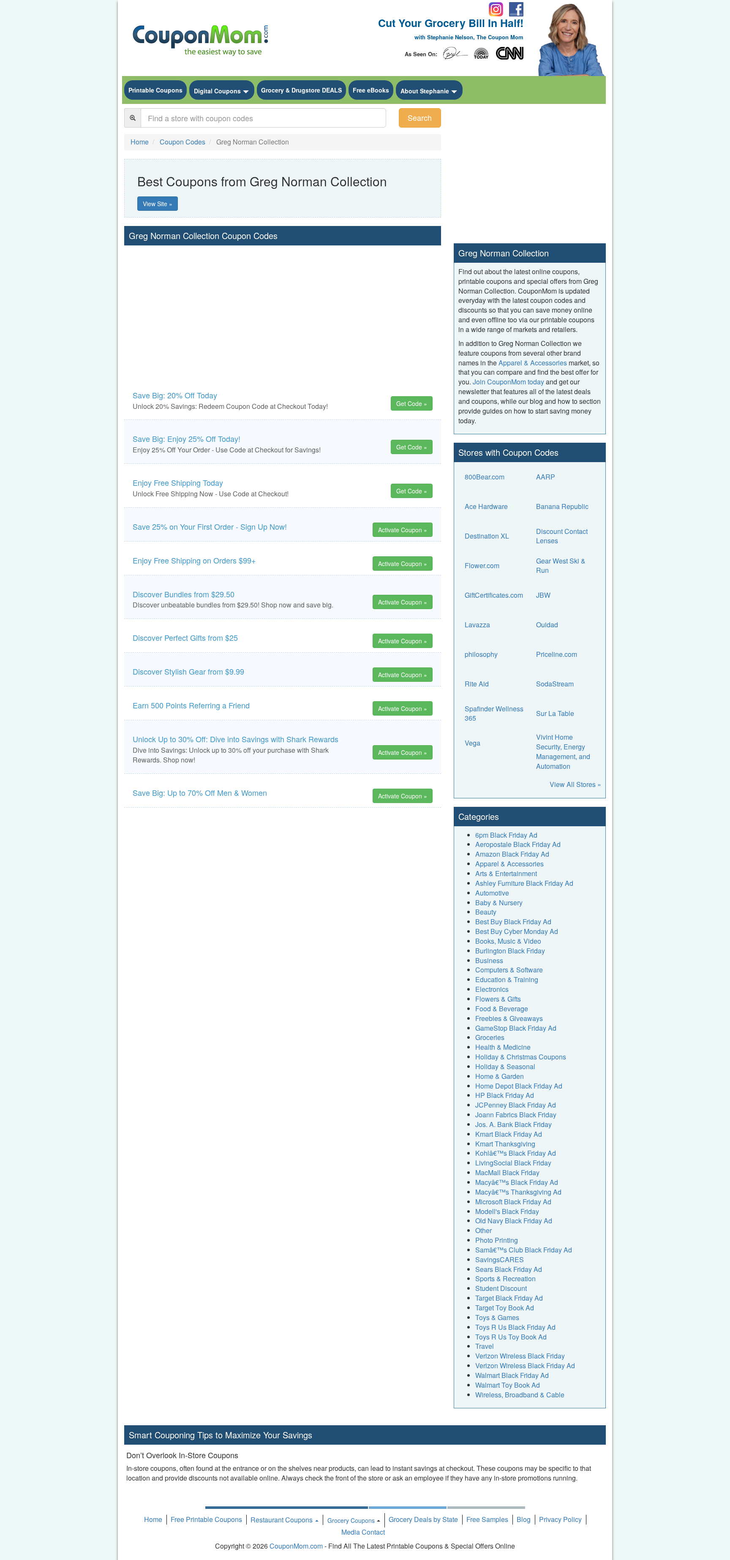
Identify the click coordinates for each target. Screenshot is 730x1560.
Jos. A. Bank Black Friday (513, 1124)
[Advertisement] (283, 309)
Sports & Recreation (505, 1278)
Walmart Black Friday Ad (512, 1375)
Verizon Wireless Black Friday (520, 1356)
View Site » (157, 203)
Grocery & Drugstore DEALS (301, 90)
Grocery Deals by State (423, 1519)
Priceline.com (556, 654)
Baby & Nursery (499, 902)
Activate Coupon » (402, 529)
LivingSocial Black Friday (513, 1163)
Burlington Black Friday (510, 951)
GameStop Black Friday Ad (515, 1028)
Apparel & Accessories (532, 363)
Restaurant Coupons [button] (282, 1520)
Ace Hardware (486, 506)
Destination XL (487, 536)
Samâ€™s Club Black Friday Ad (523, 1250)
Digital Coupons (217, 91)
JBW (543, 595)
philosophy (481, 654)
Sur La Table (555, 713)
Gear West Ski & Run (561, 565)
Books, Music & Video (508, 941)
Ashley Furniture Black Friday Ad (524, 883)
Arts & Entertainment (506, 873)
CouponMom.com (296, 1546)
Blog (524, 1519)
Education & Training (506, 979)
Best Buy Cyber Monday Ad (516, 931)
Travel (484, 1346)
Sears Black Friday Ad (508, 1269)
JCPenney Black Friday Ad (515, 1105)
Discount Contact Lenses (562, 536)
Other (483, 1230)
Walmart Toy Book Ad (507, 1385)
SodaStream (555, 684)
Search (420, 117)
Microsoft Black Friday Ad (513, 1201)
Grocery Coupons (351, 1520)
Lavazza (477, 624)
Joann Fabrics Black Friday (515, 1114)
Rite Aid (477, 684)
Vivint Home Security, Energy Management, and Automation (563, 751)
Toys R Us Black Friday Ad (515, 1327)
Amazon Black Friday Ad (512, 854)
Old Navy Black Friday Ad (513, 1220)
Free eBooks (371, 90)
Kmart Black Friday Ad (508, 1134)
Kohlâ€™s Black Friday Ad (515, 1153)
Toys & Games (497, 1317)
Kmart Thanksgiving (505, 1144)
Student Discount (501, 1288)
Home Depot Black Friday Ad (518, 1086)
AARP (545, 477)
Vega (472, 743)
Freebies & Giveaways (509, 1018)
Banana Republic (562, 506)
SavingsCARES (499, 1259)
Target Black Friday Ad (509, 1298)
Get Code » (411, 403)
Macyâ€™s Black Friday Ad (516, 1182)
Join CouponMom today (508, 382)
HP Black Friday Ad (504, 1095)
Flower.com (482, 565)
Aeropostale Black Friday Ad (518, 844)
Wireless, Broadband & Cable (519, 1394)
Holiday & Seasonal (505, 1066)
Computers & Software (509, 970)
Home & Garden (499, 1076)
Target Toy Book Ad (504, 1307)
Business (489, 960)
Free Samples (487, 1519)
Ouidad (547, 624)
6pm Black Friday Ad (506, 835)
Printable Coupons (155, 90)
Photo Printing (496, 1240)
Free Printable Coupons (206, 1519)
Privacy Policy (560, 1519)
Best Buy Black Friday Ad (513, 921)
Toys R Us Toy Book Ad (511, 1337)
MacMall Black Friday (507, 1172)
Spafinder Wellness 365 (494, 713)
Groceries (489, 1037)
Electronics (492, 989)
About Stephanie (424, 91)
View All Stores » (575, 784)
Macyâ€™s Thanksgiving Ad (518, 1192)
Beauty (485, 912)
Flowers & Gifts (498, 999)
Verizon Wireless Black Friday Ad (525, 1365)
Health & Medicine (503, 1047)
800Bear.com (484, 477)
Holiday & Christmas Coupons (520, 1057)
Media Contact (363, 1532)
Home (153, 1519)
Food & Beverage (501, 1008)
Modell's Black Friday (507, 1211)
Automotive (492, 893)
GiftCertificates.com (494, 595)
